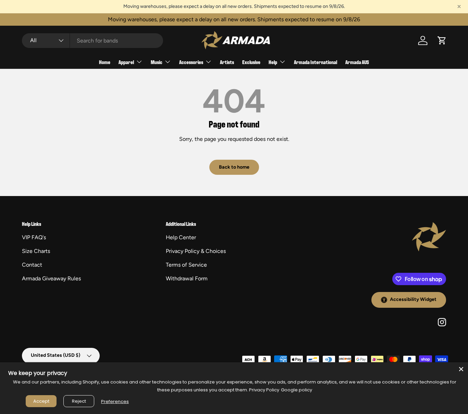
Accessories (191, 61)
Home (104, 61)
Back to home (234, 167)
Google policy (296, 390)
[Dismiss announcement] (459, 6)
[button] (441, 40)
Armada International (315, 61)
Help (273, 61)
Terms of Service (186, 264)
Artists (227, 61)
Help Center (181, 237)
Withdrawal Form (187, 278)
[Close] (461, 369)
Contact (32, 264)
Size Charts (36, 251)
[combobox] (92, 40)
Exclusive (251, 61)
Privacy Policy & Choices (196, 251)
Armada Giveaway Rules (51, 278)
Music (156, 61)
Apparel (126, 61)
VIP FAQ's (34, 237)
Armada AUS (357, 61)
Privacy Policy (264, 390)
